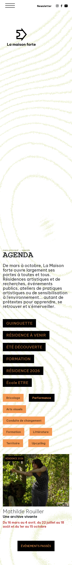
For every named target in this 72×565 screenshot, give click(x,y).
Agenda (26, 250)
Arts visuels (14, 409)
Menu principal (10, 250)
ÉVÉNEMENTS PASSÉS (36, 546)
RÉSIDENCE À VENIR (26, 335)
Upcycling (38, 443)
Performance (41, 398)
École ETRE (17, 382)
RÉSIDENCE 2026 (23, 370)
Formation (13, 432)
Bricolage (13, 398)
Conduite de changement (23, 420)
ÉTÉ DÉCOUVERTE (24, 347)
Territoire (13, 443)
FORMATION (18, 358)
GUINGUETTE (19, 323)
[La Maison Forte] (21, 37)
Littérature (41, 432)
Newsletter (44, 6)
